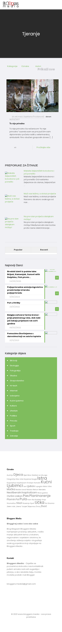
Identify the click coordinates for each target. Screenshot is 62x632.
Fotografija (15, 370)
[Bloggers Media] (13, 4)
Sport (12, 425)
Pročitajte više (43, 147)
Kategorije (12, 66)
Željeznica (32, 506)
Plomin (11, 499)
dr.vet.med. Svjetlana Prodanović (28, 116)
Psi (17, 499)
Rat (33, 500)
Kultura (13, 405)
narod (23, 489)
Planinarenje (40, 495)
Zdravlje (14, 435)
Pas (26, 495)
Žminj (38, 506)
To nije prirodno (17, 123)
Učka (39, 502)
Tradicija (14, 430)
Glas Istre (19, 479)
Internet (13, 390)
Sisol (19, 503)
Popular (18, 249)
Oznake (25, 66)
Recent (44, 249)
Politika (13, 415)
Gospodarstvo (17, 380)
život (44, 506)
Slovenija (26, 503)
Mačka (11, 489)
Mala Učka (47, 486)
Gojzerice (27, 479)
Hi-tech (13, 385)
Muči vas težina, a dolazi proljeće (40, 193)
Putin (29, 500)
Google (34, 479)
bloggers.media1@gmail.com (21, 583)
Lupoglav (39, 486)
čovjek (24, 506)
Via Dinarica (49, 503)
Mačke (18, 489)
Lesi (24, 486)
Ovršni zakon (14, 496)
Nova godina (43, 493)
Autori (38, 66)
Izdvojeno (15, 395)
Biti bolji (13, 360)
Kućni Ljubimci (16, 400)
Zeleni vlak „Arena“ (14, 506)
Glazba (13, 375)
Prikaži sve (46, 69)
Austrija (10, 475)
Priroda (13, 420)
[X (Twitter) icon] (32, 621)
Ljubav (31, 486)
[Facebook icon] (29, 621)
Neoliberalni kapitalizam (22, 492)
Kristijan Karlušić (33, 483)
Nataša (29, 489)
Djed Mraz (27, 475)
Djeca (18, 474)
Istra (42, 478)
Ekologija (14, 365)
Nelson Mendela (39, 489)
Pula (23, 499)
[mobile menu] (57, 4)
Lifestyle (14, 410)
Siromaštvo (11, 503)
